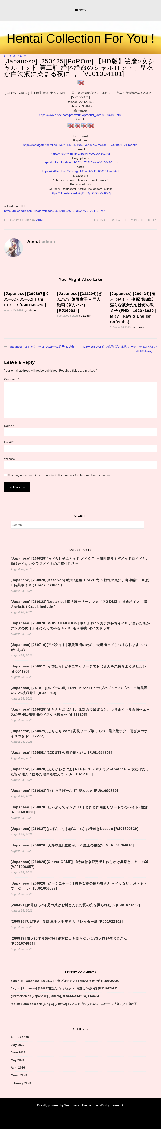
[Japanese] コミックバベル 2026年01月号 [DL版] (41, 346)
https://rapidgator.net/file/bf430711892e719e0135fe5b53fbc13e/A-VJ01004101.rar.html (80, 145)
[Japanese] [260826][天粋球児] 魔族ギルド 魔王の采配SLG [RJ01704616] (72, 845)
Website (9, 458)
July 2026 (17, 1045)
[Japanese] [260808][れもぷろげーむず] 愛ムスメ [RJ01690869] (64, 790)
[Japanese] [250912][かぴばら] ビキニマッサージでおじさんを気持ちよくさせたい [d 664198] (78, 669)
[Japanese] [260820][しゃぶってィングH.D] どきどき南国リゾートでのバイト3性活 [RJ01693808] (79, 809)
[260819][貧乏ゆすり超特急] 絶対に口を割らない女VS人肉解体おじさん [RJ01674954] (69, 941)
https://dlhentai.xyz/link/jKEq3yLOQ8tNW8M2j (81, 193)
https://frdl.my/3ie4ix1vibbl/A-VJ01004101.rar (80, 153)
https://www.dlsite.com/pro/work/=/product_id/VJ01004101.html (80, 115)
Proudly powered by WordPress (58, 1105)
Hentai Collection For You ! (80, 38)
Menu (82, 9)
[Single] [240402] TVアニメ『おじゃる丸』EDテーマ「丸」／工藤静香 (90, 1004)
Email (8, 442)
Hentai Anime (16, 55)
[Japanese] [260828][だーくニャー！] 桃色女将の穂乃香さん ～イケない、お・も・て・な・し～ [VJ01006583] (79, 886)
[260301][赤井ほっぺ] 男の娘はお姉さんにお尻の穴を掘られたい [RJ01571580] (75, 905)
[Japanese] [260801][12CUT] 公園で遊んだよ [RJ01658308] (61, 752)
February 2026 (21, 1083)
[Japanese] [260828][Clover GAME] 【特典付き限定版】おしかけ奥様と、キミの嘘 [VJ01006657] (80, 864)
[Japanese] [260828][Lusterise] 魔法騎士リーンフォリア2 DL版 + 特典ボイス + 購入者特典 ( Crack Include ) (79, 604)
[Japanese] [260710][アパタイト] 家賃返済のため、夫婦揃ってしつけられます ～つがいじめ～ (79, 647)
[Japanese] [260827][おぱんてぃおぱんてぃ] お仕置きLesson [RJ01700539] (74, 829)
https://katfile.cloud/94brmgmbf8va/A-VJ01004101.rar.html (80, 171)
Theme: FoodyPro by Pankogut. (103, 1105)
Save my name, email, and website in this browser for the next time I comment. (60, 475)
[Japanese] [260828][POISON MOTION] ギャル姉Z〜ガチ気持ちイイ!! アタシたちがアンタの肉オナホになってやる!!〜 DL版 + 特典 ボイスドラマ (80, 625)
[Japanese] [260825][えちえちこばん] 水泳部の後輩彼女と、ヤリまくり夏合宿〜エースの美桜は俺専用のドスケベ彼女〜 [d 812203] (80, 712)
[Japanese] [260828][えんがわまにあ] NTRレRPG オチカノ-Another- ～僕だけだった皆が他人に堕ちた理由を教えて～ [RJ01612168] (80, 771)
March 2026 (19, 1075)
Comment (11, 379)
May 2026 (17, 1060)
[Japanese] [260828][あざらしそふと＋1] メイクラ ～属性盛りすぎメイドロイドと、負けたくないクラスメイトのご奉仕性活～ (80, 561)
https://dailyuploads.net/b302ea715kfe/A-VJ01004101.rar (80, 162)
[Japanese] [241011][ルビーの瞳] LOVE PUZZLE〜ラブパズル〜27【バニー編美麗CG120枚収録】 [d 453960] (79, 690)
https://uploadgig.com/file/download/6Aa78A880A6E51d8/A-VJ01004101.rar (54, 210)
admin (41, 220)
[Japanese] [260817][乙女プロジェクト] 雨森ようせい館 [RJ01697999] (73, 980)
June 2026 (18, 1052)
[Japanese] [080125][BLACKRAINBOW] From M (65, 996)
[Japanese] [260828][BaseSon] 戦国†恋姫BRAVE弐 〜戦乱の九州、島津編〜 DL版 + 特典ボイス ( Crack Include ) (80, 582)
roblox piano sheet (24, 1004)
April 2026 (18, 1067)
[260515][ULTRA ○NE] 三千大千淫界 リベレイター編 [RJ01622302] (67, 921)
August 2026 (20, 1037)
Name (9, 425)
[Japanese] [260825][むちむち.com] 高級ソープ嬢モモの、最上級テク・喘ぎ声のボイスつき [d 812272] (79, 733)
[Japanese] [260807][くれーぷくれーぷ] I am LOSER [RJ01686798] (26, 299)
